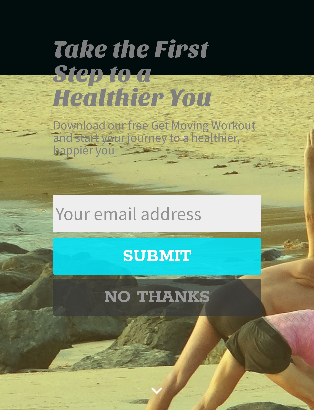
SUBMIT (157, 256)
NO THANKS (157, 297)
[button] (157, 73)
